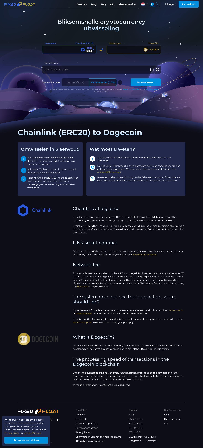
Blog (93, 4)
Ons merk (81, 419)
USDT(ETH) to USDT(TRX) (142, 441)
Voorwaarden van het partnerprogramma (98, 436)
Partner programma (87, 423)
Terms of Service (32, 433)
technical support (82, 322)
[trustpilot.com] (57, 420)
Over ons (82, 4)
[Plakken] (152, 69)
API (112, 4)
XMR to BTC (135, 419)
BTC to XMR (135, 423)
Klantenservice (127, 4)
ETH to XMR (135, 428)
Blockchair (83, 286)
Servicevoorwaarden (87, 428)
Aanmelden (188, 4)
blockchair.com (84, 313)
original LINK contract (109, 172)
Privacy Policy (11, 433)
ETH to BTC (135, 432)
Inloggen (170, 4)
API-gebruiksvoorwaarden (90, 441)
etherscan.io (176, 310)
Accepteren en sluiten (26, 440)
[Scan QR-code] (157, 69)
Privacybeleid (152, 89)
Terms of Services (130, 89)
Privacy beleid (83, 432)
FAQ (103, 4)
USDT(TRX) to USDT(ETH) (142, 436)
